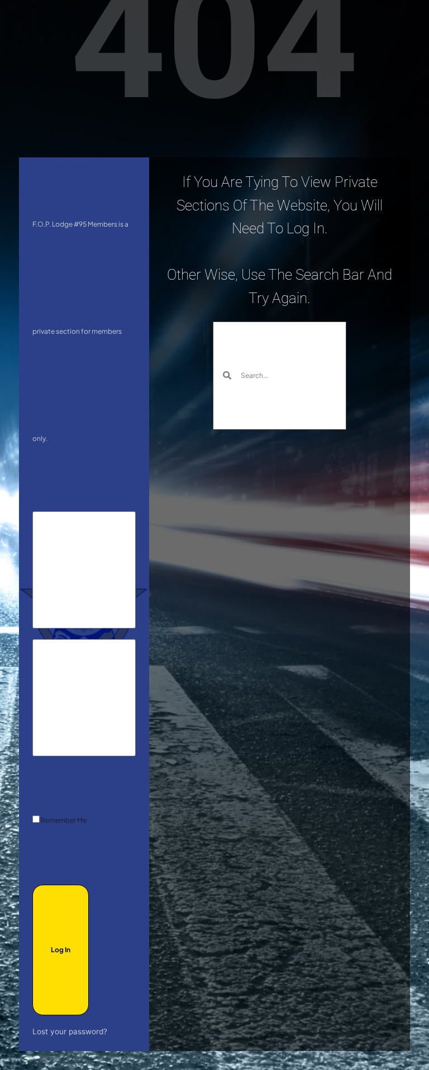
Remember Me (63, 820)
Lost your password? (69, 1031)
